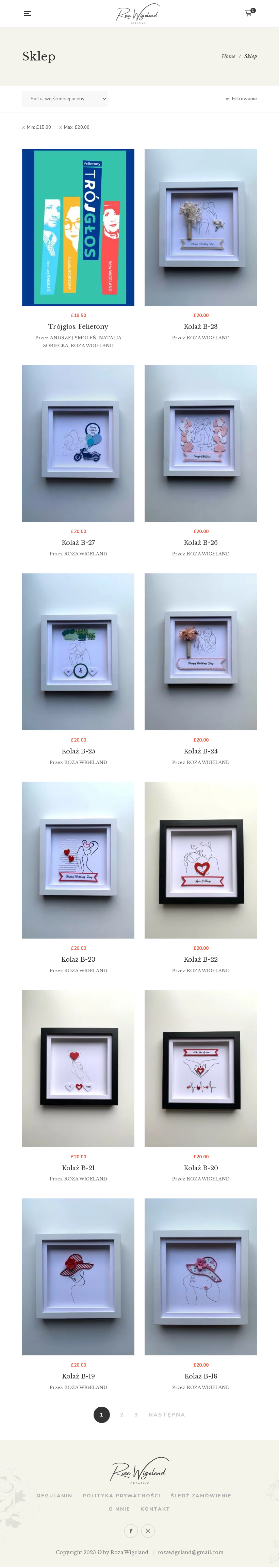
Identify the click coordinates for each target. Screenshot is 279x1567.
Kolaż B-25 (78, 751)
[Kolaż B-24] (201, 651)
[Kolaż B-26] (201, 443)
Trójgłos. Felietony (78, 327)
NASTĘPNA (167, 1415)
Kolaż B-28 (201, 327)
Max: (76, 127)
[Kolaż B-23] (78, 860)
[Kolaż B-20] (201, 1068)
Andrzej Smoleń (73, 338)
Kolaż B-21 (78, 1168)
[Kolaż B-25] (78, 651)
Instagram (148, 1531)
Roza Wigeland (92, 346)
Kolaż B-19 (78, 1376)
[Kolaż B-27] (78, 443)
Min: (39, 127)
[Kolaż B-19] (78, 1276)
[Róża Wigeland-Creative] (138, 13)
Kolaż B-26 (201, 543)
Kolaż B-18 (200, 1376)
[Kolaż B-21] (78, 1068)
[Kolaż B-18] (201, 1276)
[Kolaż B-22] (201, 860)
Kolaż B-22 (201, 959)
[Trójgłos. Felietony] (78, 227)
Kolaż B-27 (78, 543)
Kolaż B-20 (201, 1168)
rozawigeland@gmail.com (190, 1552)
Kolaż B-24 (201, 751)
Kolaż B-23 (78, 959)
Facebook (131, 1531)
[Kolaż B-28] (201, 227)
